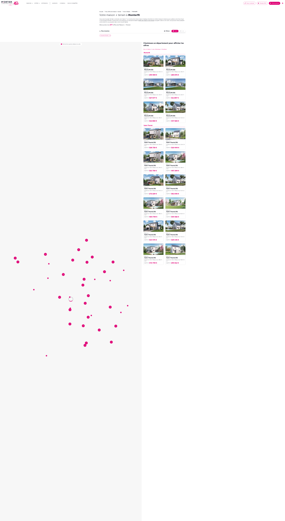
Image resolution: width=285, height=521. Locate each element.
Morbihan (164, 49)
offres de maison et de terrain (146, 20)
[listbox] (104, 31)
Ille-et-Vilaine (147, 49)
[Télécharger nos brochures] (282, 3)
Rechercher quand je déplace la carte (71, 44)
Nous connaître (72, 3)
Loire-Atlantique (156, 49)
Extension (44, 3)
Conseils (62, 3)
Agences (54, 3)
